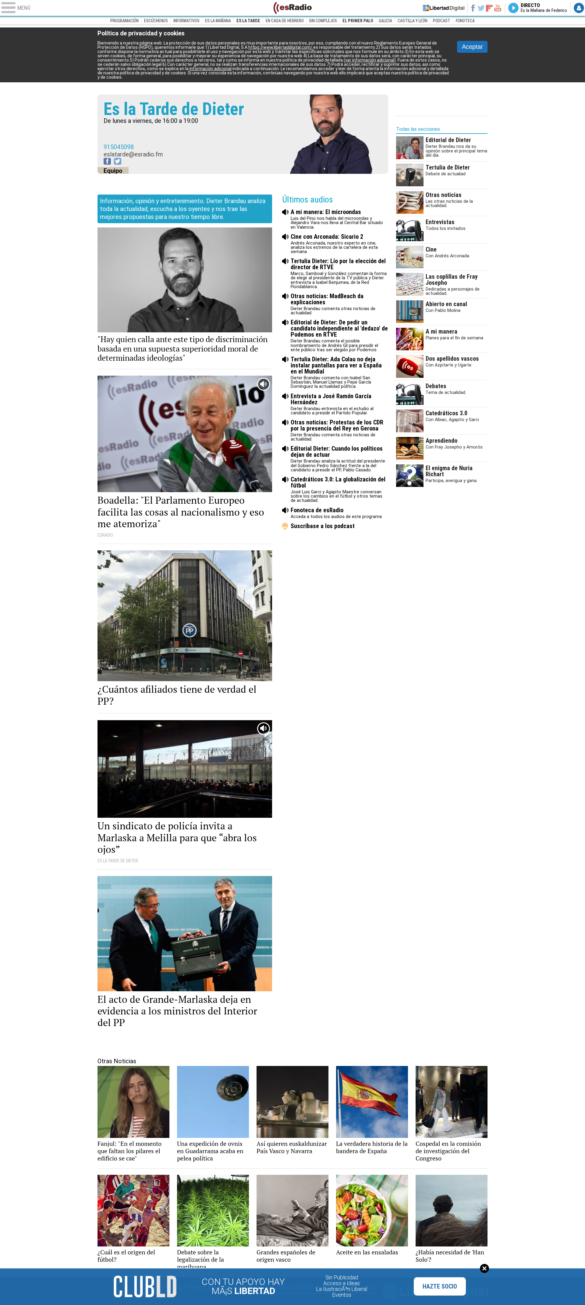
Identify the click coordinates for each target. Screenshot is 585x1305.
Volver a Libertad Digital (443, 8)
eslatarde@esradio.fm (133, 154)
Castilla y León (412, 20)
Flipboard (489, 8)
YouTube (498, 8)
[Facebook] (107, 161)
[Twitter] (117, 161)
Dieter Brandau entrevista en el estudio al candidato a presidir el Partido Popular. (332, 404)
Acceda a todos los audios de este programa (336, 513)
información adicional (211, 68)
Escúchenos (156, 20)
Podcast (441, 20)
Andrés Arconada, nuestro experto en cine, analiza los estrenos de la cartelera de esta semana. (334, 244)
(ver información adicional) (370, 60)
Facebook (473, 8)
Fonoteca (465, 20)
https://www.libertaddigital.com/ (280, 47)
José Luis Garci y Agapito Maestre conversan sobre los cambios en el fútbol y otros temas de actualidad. (338, 489)
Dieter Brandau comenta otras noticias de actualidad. (333, 304)
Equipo (113, 170)
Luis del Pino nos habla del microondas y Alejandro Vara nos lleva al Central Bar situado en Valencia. (337, 219)
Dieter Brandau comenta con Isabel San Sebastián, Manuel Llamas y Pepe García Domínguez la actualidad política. (336, 372)
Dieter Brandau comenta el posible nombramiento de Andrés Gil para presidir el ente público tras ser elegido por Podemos (339, 335)
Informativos (186, 20)
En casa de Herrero (285, 20)
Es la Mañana (218, 20)
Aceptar (472, 46)
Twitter (481, 8)
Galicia (385, 20)
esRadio (292, 8)
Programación (124, 20)
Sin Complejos (323, 20)
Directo (544, 8)
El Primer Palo (357, 20)
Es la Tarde (248, 20)
